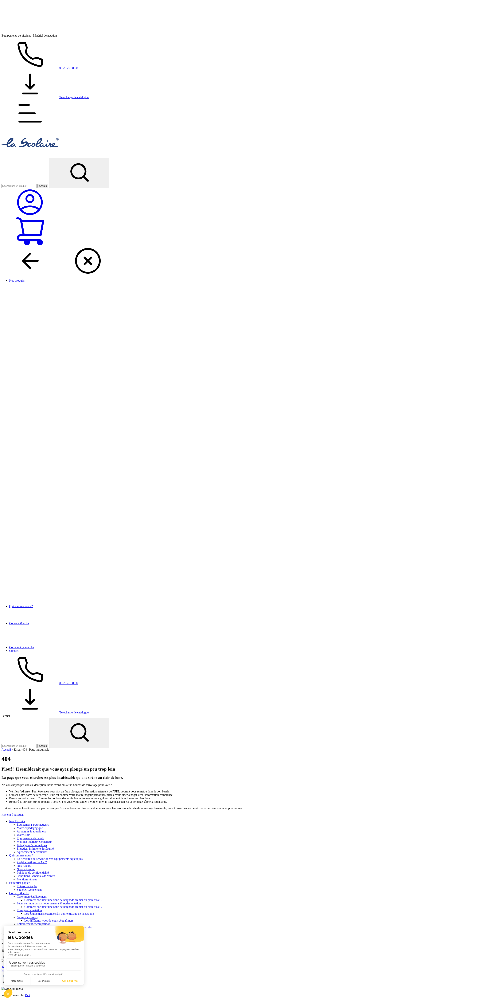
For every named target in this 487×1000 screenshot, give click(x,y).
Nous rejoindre (26, 869)
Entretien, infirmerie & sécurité (35, 848)
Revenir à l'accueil (13, 814)
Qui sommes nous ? (21, 606)
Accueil (6, 749)
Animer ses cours (27, 917)
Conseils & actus (19, 623)
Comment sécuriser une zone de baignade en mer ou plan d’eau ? (63, 900)
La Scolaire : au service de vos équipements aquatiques (50, 858)
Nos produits (17, 280)
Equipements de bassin (30, 838)
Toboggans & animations (32, 845)
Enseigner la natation (29, 910)
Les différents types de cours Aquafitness (48, 920)
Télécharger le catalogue (74, 97)
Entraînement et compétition (33, 924)
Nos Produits (17, 821)
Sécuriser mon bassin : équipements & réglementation (49, 903)
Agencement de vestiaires (32, 852)
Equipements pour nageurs (33, 824)
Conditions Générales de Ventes (36, 876)
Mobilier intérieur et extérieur (34, 841)
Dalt (27, 995)
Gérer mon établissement (31, 896)
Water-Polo (23, 834)
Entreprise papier (19, 882)
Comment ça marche (21, 647)
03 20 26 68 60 (68, 67)
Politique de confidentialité (33, 872)
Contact (13, 650)
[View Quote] (30, 244)
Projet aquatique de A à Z (32, 862)
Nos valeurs (24, 865)
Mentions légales (27, 879)
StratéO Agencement (29, 889)
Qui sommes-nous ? (21, 855)
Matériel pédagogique (30, 828)
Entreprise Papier (27, 886)
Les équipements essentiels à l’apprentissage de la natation (59, 913)
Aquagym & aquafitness (31, 831)
